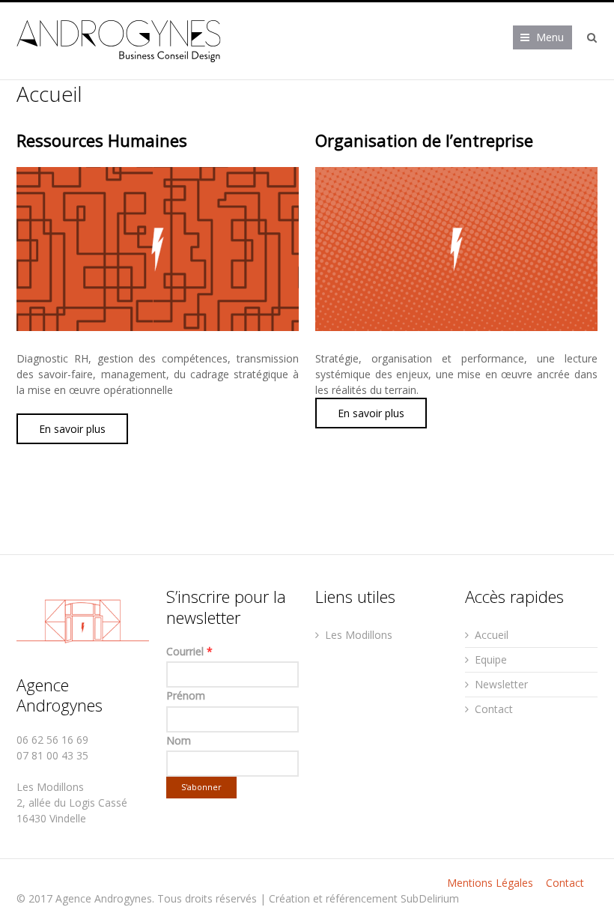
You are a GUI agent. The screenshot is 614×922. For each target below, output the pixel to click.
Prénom (185, 695)
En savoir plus (72, 429)
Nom (178, 740)
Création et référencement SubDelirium (364, 898)
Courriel (189, 651)
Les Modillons (358, 635)
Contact (494, 709)
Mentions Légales (490, 883)
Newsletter (501, 684)
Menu (550, 37)
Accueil (491, 635)
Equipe (491, 659)
